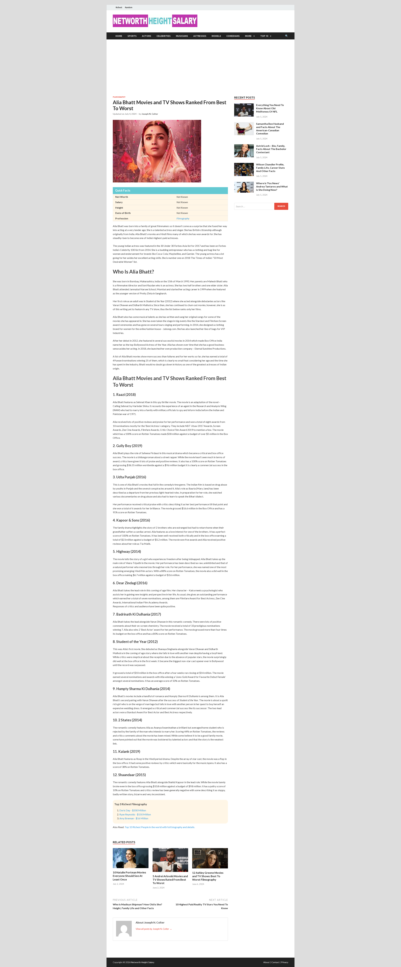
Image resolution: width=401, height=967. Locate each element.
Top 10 (264, 36)
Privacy (284, 962)
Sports (132, 36)
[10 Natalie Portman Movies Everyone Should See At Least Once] (130, 868)
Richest (119, 7)
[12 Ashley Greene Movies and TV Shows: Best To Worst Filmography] (210, 869)
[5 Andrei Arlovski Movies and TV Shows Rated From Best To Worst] (170, 872)
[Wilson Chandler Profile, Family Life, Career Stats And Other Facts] (244, 164)
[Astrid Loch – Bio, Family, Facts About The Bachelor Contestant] (244, 146)
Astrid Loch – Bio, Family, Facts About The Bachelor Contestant (271, 149)
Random (128, 7)
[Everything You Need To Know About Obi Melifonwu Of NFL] (244, 105)
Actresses (199, 36)
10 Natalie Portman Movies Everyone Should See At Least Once (129, 876)
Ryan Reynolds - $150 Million (135, 814)
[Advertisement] (200, 68)
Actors (146, 36)
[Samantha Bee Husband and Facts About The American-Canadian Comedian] (244, 124)
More (248, 36)
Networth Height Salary (142, 962)
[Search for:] (261, 206)
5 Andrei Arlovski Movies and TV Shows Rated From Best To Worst (170, 880)
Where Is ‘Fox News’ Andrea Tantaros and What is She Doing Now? (272, 186)
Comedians (233, 36)
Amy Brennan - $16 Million (133, 818)
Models (216, 36)
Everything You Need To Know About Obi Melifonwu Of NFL (270, 108)
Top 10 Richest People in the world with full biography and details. (160, 827)
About (266, 962)
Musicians (182, 36)
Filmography (119, 97)
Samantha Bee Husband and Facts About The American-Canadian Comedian (270, 128)
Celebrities (163, 36)
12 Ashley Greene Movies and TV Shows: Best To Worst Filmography (207, 876)
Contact (275, 962)
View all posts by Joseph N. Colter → (154, 928)
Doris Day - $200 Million (132, 810)
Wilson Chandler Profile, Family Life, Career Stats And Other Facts (270, 167)
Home (118, 36)
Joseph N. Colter (150, 114)
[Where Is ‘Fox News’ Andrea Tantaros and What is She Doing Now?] (244, 183)
